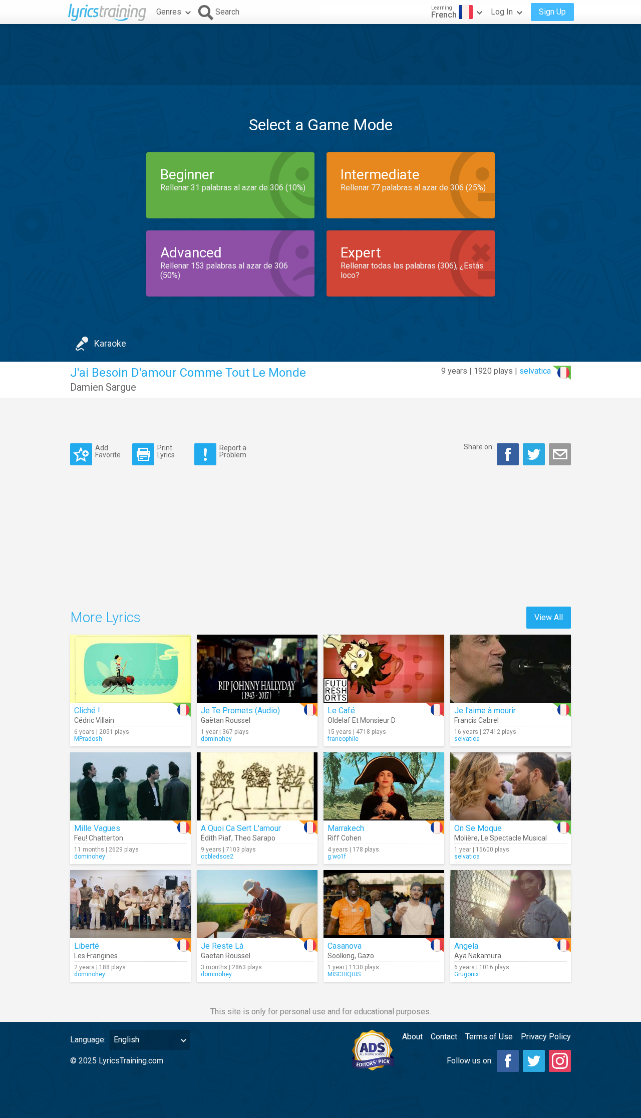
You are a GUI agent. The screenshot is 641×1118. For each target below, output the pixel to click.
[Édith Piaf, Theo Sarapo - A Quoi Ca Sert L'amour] (257, 786)
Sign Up (552, 12)
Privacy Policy (546, 1036)
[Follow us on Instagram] (560, 1061)
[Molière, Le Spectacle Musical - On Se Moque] (510, 786)
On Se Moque (478, 828)
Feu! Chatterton (98, 838)
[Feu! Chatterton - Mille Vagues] (130, 786)
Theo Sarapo (254, 838)
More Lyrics (105, 617)
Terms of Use (489, 1036)
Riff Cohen (345, 838)
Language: (88, 1039)
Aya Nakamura (477, 956)
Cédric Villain (94, 720)
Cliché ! (87, 710)
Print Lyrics (166, 451)
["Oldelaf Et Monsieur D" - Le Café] (384, 669)
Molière (466, 838)
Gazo (366, 956)
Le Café (341, 710)
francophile (343, 738)
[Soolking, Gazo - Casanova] (384, 904)
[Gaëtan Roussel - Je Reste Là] (257, 904)
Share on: (479, 446)
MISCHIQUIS (344, 974)
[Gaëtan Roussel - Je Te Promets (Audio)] (257, 669)
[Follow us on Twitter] (534, 1061)
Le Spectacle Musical (514, 838)
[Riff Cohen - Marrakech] (384, 786)
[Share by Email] (560, 454)
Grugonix (466, 974)
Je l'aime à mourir (485, 710)
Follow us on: (470, 1060)
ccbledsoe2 (217, 856)
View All (548, 617)
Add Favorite (108, 451)
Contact (444, 1036)
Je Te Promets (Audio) (240, 710)
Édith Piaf (216, 838)
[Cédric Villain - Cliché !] (130, 669)
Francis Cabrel (476, 720)
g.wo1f (337, 856)
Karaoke (110, 343)
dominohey (216, 738)
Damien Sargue (103, 387)
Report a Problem (232, 451)
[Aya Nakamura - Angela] (510, 904)
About (412, 1036)
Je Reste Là (222, 946)
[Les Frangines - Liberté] (130, 904)
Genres (168, 12)
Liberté (86, 946)
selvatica (535, 371)
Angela (466, 946)
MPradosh (88, 738)
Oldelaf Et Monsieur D (362, 720)
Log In (502, 12)
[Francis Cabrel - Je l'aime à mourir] (510, 669)
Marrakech (346, 828)
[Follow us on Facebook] (508, 1061)
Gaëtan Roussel (225, 720)
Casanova (345, 946)
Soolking (341, 956)
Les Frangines (96, 956)
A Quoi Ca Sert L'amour (241, 828)
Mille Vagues (97, 828)
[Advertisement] (320, 54)
